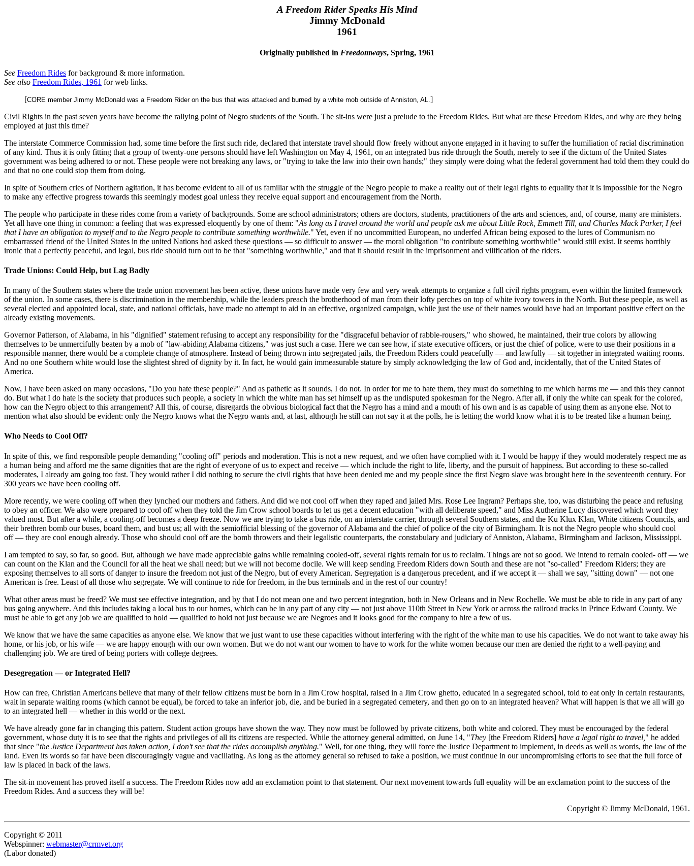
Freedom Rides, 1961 (67, 82)
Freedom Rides (41, 73)
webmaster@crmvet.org (84, 844)
